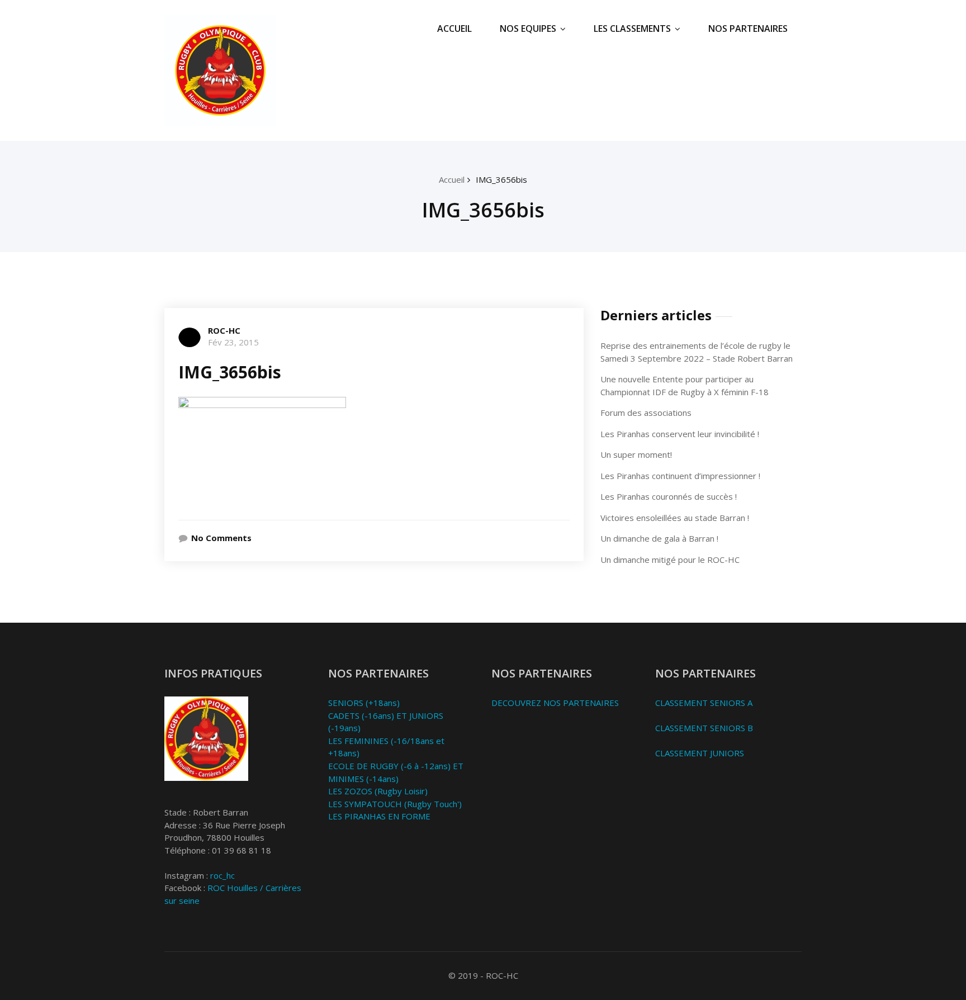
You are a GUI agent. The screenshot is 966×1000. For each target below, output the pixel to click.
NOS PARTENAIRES (748, 28)
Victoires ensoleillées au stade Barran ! (674, 517)
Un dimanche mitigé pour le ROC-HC (670, 559)
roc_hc (222, 875)
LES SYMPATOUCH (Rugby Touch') (395, 803)
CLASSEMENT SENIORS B (704, 727)
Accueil (452, 179)
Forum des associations (646, 412)
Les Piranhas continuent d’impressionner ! (680, 475)
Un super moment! (636, 454)
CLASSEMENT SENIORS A (703, 702)
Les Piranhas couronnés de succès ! (668, 496)
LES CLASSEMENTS (632, 28)
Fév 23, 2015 (233, 342)
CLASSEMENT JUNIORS (699, 753)
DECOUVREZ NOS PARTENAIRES (555, 702)
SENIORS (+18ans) (364, 702)
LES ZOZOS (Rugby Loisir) (378, 791)
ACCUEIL (454, 28)
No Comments (221, 537)
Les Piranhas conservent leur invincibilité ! (679, 433)
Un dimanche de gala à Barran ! (659, 538)
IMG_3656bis (501, 179)
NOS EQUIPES (528, 28)
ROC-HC (224, 330)
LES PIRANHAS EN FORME (379, 816)
